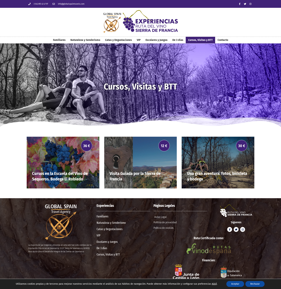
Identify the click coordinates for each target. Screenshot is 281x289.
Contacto (223, 39)
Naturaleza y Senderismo (85, 39)
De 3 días (177, 39)
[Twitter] (245, 4)
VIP (139, 39)
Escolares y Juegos (156, 39)
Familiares (59, 39)
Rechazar (255, 283)
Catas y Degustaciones (118, 39)
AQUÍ (214, 283)
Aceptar (235, 283)
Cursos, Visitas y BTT (200, 39)
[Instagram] (250, 4)
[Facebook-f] (239, 4)
